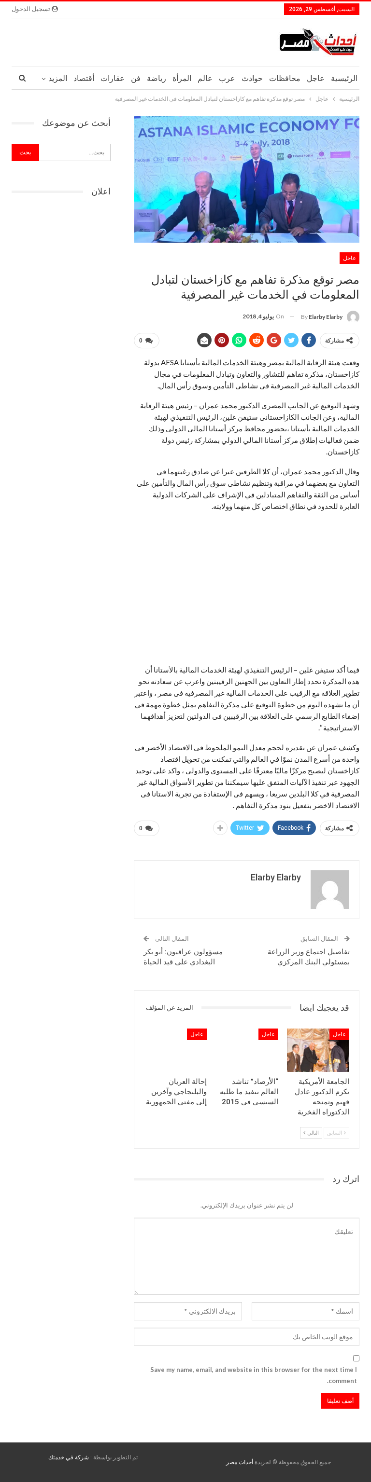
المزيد (57, 78)
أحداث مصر (239, 1462)
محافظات (284, 78)
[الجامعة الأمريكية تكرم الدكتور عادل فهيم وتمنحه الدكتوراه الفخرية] (318, 1050)
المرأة (181, 78)
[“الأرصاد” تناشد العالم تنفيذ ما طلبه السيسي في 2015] (246, 1050)
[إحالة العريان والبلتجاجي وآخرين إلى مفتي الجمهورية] (175, 1050)
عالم (205, 78)
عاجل (316, 78)
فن (136, 78)
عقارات (112, 78)
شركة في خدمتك (68, 1457)
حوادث (252, 78)
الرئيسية (344, 78)
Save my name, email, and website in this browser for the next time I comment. (253, 1375)
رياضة (156, 78)
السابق (335, 1132)
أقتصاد (83, 78)
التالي (312, 1132)
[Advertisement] (247, 587)
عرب (227, 78)
